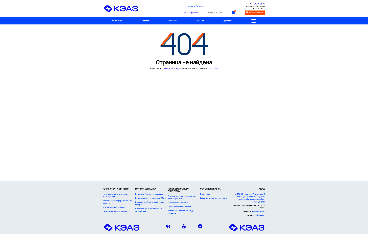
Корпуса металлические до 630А (150, 198)
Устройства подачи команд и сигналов (181, 212)
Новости (200, 21)
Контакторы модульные (114, 207)
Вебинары (205, 194)
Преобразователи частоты (180, 207)
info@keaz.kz (259, 215)
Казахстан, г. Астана (193, 6)
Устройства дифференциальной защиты (118, 202)
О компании (117, 21)
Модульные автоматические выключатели (116, 195)
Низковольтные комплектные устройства (148, 210)
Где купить (227, 21)
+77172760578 (258, 211)
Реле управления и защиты (115, 211)
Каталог (145, 21)
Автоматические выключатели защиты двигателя (182, 197)
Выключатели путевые (178, 203)
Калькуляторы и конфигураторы (214, 198)
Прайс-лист (213, 13)
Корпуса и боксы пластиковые (149, 194)
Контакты (172, 21)
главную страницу (171, 69)
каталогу (214, 69)
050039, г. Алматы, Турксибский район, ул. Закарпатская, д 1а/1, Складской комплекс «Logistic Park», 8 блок (250, 198)
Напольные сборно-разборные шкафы (149, 203)
